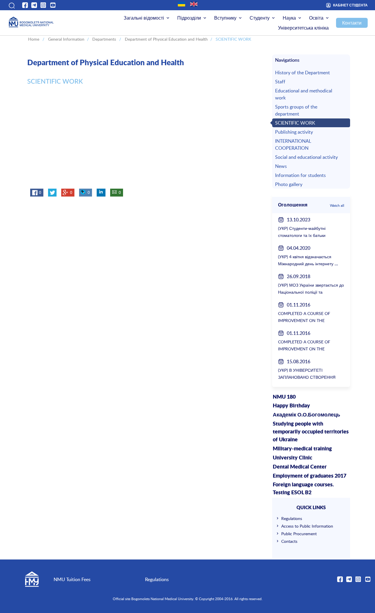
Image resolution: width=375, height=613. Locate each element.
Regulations (291, 518)
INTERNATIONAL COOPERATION (293, 144)
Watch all (337, 205)
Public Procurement (299, 533)
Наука (289, 18)
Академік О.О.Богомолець (306, 415)
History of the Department (302, 72)
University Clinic (292, 458)
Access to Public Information (307, 526)
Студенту (260, 18)
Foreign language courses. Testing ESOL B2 (303, 488)
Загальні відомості (144, 18)
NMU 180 (284, 397)
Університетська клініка (303, 28)
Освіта (316, 18)
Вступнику (225, 18)
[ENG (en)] (194, 4)
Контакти (352, 23)
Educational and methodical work (303, 94)
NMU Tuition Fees (72, 579)
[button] (11, 5)
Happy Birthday (291, 406)
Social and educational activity (306, 157)
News (281, 166)
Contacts (289, 541)
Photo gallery (288, 184)
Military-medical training (302, 449)
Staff (280, 81)
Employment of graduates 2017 (309, 476)
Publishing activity (294, 132)
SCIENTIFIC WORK (295, 123)
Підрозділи (189, 18)
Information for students (300, 175)
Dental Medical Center (300, 467)
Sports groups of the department (296, 110)
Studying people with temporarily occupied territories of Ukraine (311, 431)
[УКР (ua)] (181, 4)
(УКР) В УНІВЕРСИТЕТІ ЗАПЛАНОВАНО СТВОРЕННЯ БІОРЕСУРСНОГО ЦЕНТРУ (306, 377)
